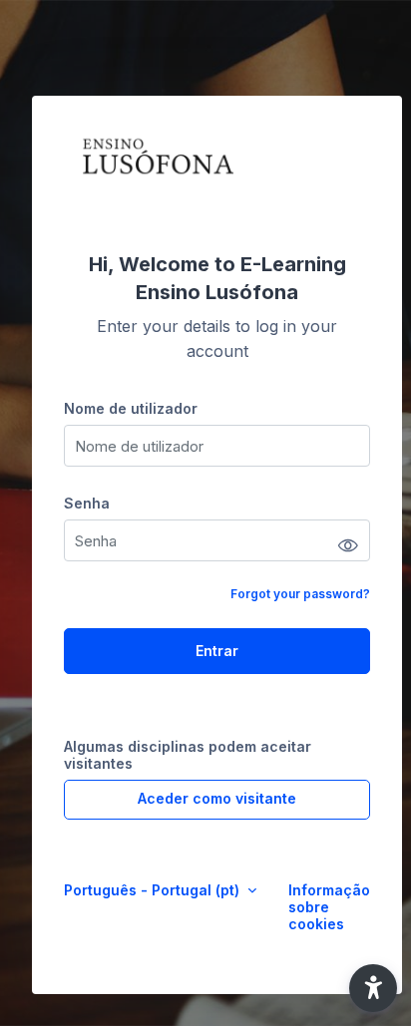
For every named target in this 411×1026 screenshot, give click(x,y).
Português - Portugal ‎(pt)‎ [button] (153, 889)
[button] (373, 988)
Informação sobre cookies (329, 906)
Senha (87, 503)
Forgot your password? (300, 593)
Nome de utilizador (131, 408)
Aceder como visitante (217, 798)
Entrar (217, 650)
